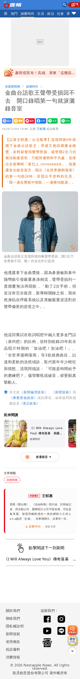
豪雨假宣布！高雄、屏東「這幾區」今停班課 (45, 74)
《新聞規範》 (62, 392)
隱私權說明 (13, 626)
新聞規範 (13, 633)
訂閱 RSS (35, 526)
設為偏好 (6, 123)
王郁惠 (41, 129)
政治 (50, 13)
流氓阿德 (12, 480)
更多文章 (50, 526)
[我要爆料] (72, 630)
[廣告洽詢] (72, 640)
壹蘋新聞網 (12, 86)
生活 (40, 13)
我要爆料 (29, 123)
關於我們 (13, 610)
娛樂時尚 (27, 13)
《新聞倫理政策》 (34, 392)
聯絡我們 (13, 618)
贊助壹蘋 (17, 123)
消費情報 (13, 657)
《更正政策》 (29, 403)
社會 (60, 13)
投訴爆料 (13, 649)
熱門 (14, 13)
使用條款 (13, 641)
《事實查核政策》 (23, 397)
